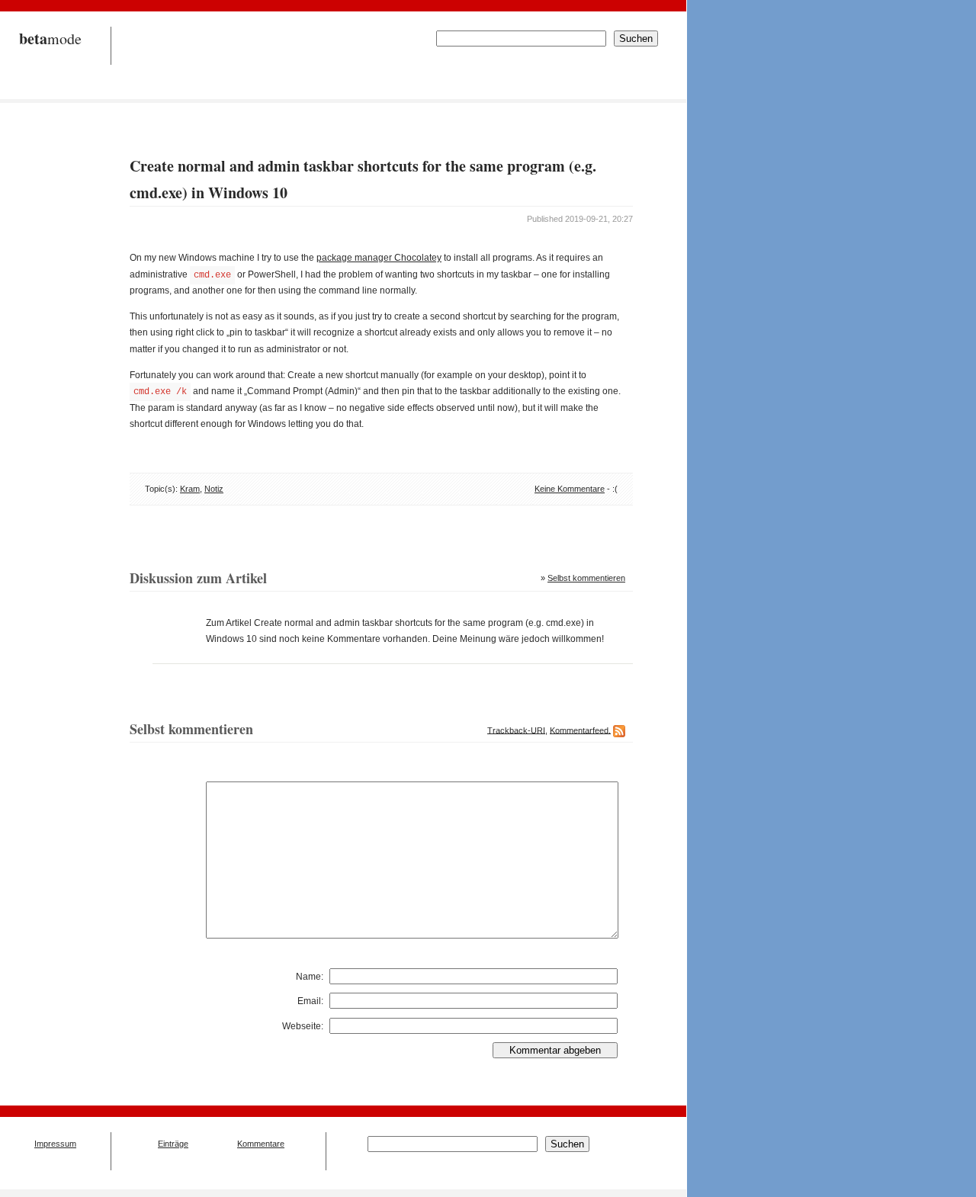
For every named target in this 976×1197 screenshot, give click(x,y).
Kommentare (260, 1143)
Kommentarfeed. (580, 729)
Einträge (173, 1143)
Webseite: (302, 1026)
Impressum (55, 1143)
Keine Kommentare (570, 488)
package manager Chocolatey (378, 257)
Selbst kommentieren (586, 577)
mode (50, 38)
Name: (309, 976)
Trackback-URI (516, 729)
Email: (310, 1001)
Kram (190, 488)
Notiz (213, 488)
